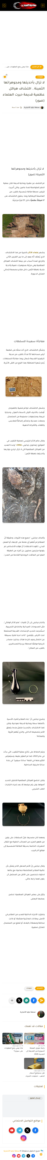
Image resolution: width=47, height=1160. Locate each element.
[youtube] (12, 1130)
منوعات (40, 77)
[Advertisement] (23, 39)
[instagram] (23, 1138)
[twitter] (27, 1130)
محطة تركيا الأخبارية (12, 1151)
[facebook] (35, 1130)
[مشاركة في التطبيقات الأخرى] (12, 1000)
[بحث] (4, 5)
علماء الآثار (33, 253)
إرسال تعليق (35, 1098)
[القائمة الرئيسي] (43, 5)
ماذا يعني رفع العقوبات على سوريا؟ (16, 67)
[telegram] (20, 1130)
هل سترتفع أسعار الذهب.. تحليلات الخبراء (35, 1074)
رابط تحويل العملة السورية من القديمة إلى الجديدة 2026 (35, 1051)
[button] (34, 1000)
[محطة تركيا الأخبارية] (23, 5)
